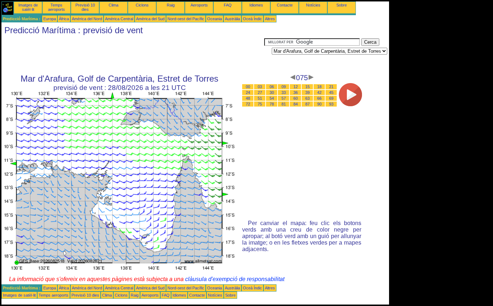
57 (284, 98)
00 (248, 87)
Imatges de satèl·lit (28, 7)
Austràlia (232, 19)
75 (260, 104)
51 (260, 98)
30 (272, 92)
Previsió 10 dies (85, 7)
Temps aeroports (56, 7)
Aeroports (199, 5)
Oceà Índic (252, 19)
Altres (270, 19)
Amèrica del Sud (150, 19)
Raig (171, 5)
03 (260, 87)
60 (295, 98)
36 (295, 92)
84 (295, 104)
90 (319, 104)
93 (331, 104)
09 (284, 87)
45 (331, 92)
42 (319, 92)
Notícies (313, 5)
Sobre (341, 5)
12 (295, 87)
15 (307, 87)
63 (307, 98)
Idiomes (256, 5)
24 (248, 92)
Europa (49, 19)
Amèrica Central (119, 19)
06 (272, 87)
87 (307, 104)
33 (284, 92)
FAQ (228, 5)
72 (248, 104)
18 (319, 87)
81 (284, 104)
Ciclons (142, 5)
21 (331, 87)
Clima (113, 5)
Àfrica (64, 19)
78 (272, 104)
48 (248, 98)
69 (331, 98)
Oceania (214, 19)
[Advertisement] (132, 54)
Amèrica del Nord (87, 19)
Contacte (285, 5)
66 (319, 98)
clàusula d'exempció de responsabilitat (234, 279)
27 (260, 92)
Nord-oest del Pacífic (185, 19)
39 (307, 92)
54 (272, 98)
